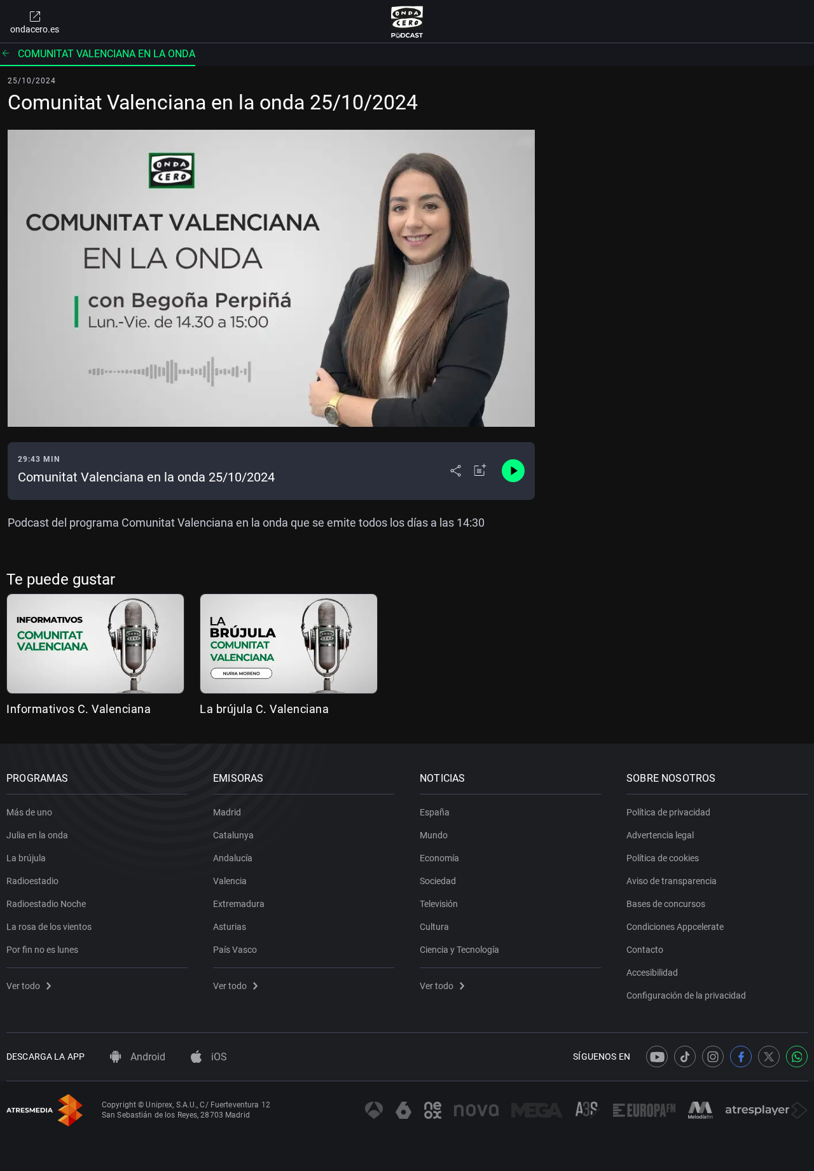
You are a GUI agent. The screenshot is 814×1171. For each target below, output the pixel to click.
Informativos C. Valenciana (78, 709)
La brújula (26, 858)
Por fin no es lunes (42, 950)
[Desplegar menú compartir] (456, 470)
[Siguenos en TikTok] (685, 1056)
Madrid (227, 812)
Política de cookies (662, 858)
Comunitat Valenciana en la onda (106, 54)
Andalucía (232, 858)
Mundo (434, 835)
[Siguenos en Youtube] (657, 1056)
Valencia (230, 881)
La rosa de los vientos (49, 927)
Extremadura (239, 904)
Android (146, 1057)
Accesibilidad (652, 972)
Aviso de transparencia (671, 881)
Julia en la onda (37, 835)
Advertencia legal (660, 835)
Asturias (229, 927)
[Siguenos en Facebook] (741, 1056)
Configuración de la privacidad (686, 995)
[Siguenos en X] (769, 1056)
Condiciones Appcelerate (675, 927)
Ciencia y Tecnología (459, 950)
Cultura (434, 927)
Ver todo (23, 986)
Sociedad (438, 881)
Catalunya (233, 835)
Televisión (439, 904)
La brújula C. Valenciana (264, 709)
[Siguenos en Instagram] (713, 1056)
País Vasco (235, 950)
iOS (218, 1057)
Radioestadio (32, 881)
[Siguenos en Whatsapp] (797, 1056)
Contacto (644, 950)
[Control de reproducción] (513, 470)
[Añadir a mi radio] (480, 470)
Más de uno (29, 812)
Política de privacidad (668, 812)
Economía (439, 858)
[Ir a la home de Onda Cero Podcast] (407, 21)
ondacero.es (34, 29)
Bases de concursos (665, 904)
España (435, 812)
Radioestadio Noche (46, 904)
